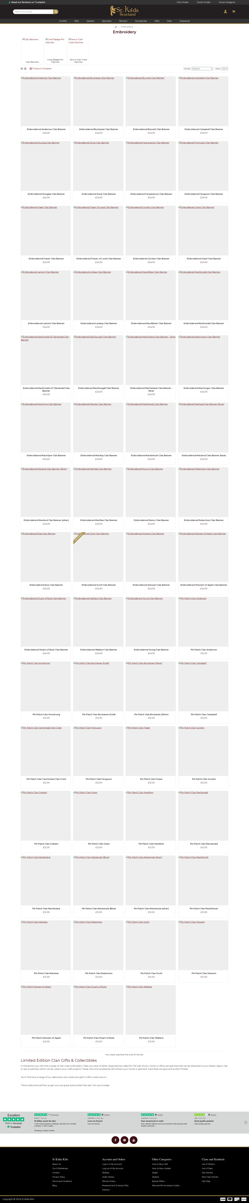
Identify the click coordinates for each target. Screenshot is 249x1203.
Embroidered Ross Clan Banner (46, 585)
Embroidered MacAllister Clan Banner (151, 323)
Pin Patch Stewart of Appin (46, 1038)
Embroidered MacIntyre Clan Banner (46, 455)
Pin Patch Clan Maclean (46, 973)
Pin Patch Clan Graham (46, 844)
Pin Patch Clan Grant (99, 844)
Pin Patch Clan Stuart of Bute (98, 1038)
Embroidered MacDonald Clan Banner (204, 323)
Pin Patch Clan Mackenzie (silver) (151, 908)
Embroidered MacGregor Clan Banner (204, 388)
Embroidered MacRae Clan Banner (98, 520)
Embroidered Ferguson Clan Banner (204, 194)
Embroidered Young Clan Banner (151, 650)
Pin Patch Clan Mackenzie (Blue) (99, 908)
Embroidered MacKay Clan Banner (99, 455)
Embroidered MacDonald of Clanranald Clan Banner (46, 389)
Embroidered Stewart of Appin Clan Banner (204, 585)
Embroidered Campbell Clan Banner (204, 129)
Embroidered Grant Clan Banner (204, 258)
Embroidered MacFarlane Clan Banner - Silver (151, 389)
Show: (218, 69)
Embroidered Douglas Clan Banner (46, 194)
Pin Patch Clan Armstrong (46, 714)
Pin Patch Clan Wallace (151, 1038)
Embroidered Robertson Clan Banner (204, 520)
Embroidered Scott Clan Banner (99, 585)
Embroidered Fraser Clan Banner (46, 258)
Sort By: (187, 69)
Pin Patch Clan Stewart (204, 973)
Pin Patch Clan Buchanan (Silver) (151, 714)
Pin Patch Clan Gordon (204, 779)
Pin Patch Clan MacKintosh (204, 908)
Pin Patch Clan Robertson (98, 973)
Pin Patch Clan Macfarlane (46, 908)
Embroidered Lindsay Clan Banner (99, 323)
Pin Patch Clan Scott (151, 973)
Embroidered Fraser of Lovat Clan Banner (99, 258)
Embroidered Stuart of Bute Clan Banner (46, 650)
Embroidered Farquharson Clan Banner (151, 194)
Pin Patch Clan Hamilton (151, 844)
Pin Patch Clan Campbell (204, 714)
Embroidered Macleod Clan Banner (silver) (46, 520)
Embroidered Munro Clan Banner (151, 520)
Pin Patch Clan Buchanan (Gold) (98, 714)
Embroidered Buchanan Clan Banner (98, 129)
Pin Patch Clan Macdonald (204, 844)
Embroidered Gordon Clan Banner (151, 258)
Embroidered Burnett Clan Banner (151, 129)
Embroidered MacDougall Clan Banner (98, 388)
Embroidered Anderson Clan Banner (46, 129)
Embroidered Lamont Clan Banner (46, 323)
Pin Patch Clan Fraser (151, 779)
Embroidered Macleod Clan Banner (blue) (204, 455)
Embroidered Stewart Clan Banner (151, 585)
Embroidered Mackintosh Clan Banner (151, 455)
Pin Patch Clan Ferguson (99, 779)
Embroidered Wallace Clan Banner (98, 650)
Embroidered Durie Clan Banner (99, 194)
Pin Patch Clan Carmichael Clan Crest (46, 779)
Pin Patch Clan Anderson (204, 650)
